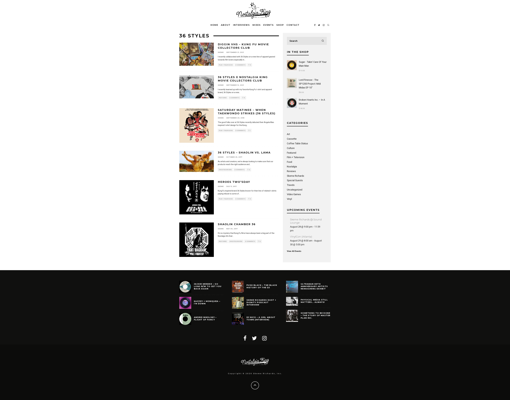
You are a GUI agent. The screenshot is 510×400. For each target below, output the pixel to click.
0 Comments (240, 65)
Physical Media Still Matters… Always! (314, 301)
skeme (221, 52)
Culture (291, 148)
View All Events (294, 251)
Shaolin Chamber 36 (237, 224)
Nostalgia (292, 166)
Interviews (241, 25)
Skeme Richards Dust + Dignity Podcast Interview (261, 302)
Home (214, 25)
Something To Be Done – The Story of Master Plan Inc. (315, 315)
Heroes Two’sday (234, 181)
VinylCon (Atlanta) (301, 236)
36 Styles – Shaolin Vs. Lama (244, 152)
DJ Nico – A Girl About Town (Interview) (260, 318)
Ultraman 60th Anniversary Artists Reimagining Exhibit (314, 286)
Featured (223, 97)
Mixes (256, 25)
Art (288, 134)
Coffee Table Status (297, 143)
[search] (323, 41)
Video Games (294, 194)
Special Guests (295, 180)
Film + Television (226, 65)
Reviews (291, 171)
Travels (291, 185)
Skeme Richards (295, 175)
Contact (292, 25)
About (225, 25)
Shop (280, 25)
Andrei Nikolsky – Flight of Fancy (205, 318)
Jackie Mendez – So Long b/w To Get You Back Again (208, 286)
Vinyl (289, 198)
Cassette (292, 138)
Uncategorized (225, 169)
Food (289, 162)
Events (268, 25)
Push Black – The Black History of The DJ (261, 286)
